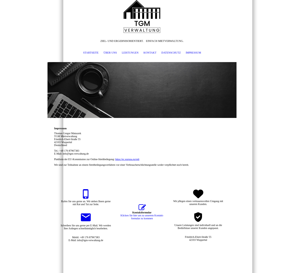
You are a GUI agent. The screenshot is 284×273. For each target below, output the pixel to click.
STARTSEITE (91, 52)
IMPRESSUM (193, 52)
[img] (142, 16)
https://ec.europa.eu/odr (127, 159)
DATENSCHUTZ (171, 52)
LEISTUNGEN (130, 52)
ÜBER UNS (110, 52)
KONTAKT (149, 52)
